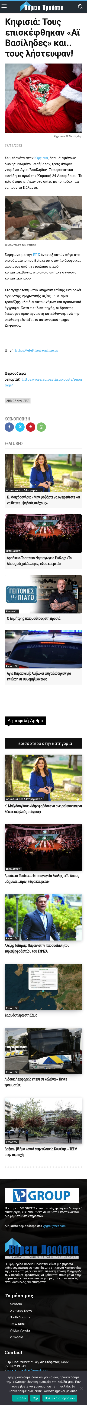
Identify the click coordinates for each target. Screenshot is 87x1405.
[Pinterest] (30, 427)
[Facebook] (9, 427)
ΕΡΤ (36, 254)
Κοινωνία (11, 611)
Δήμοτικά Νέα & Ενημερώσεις (24, 490)
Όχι (35, 1398)
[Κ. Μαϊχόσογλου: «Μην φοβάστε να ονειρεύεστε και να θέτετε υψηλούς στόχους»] (43, 473)
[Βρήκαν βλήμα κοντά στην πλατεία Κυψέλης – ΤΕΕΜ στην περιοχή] (43, 1121)
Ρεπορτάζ (11, 666)
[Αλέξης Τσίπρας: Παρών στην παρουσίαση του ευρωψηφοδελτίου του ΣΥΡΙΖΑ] (43, 917)
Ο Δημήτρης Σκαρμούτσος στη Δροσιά (33, 618)
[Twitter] (20, 427)
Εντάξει (20, 1398)
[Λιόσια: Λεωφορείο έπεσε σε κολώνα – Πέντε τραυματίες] (43, 1051)
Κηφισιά (41, 157)
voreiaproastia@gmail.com (27, 1370)
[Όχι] (81, 1388)
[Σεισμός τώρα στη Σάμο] (43, 987)
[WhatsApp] (41, 427)
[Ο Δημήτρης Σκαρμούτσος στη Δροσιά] (43, 594)
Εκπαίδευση (13, 550)
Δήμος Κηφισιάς (17, 400)
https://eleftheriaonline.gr (36, 350)
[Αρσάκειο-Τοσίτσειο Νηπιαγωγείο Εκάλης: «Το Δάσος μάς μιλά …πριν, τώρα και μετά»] (43, 533)
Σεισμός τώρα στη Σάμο (21, 1015)
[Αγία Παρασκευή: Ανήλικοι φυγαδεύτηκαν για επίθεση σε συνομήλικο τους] (43, 649)
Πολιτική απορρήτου (60, 1398)
